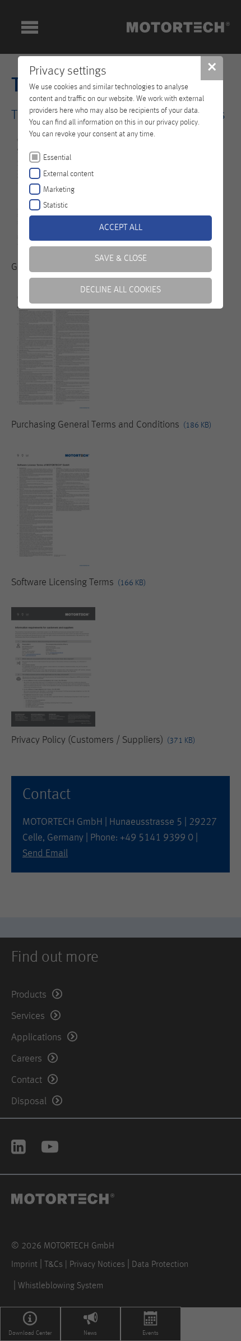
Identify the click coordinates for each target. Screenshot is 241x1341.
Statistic (55, 205)
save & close (121, 258)
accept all (120, 227)
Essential (57, 158)
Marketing (59, 190)
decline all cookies (120, 290)
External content (68, 174)
